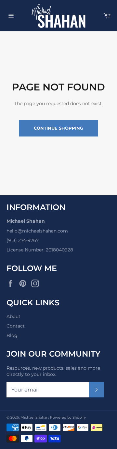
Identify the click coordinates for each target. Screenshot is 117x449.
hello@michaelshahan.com (37, 231)
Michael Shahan (34, 417)
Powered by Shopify (68, 417)
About (13, 316)
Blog (12, 335)
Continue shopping (58, 128)
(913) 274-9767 (22, 240)
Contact (15, 326)
